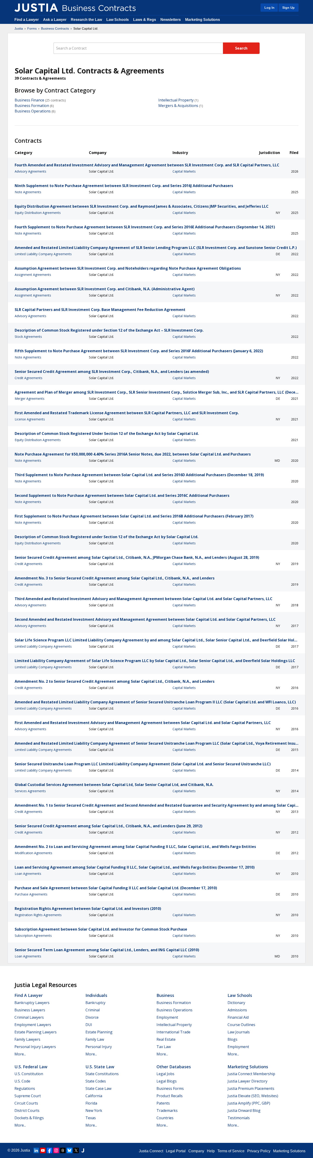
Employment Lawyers (32, 1024)
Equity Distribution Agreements (38, 212)
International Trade (173, 1032)
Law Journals (239, 1032)
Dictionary (236, 1002)
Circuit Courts (26, 1103)
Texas (90, 1117)
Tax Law (163, 1046)
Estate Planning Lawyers (35, 1032)
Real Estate (166, 1039)
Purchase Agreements (31, 894)
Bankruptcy (95, 1002)
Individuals (96, 995)
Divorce (92, 1017)
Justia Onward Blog (244, 1110)
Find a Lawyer (26, 20)
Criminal (92, 1010)
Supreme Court (27, 1095)
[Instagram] (56, 1150)
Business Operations (33, 111)
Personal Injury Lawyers (35, 1046)
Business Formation (32, 105)
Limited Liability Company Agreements (43, 254)
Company (196, 1151)
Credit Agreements (28, 378)
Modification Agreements (33, 853)
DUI (88, 1024)
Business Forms (170, 1088)
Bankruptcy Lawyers (31, 1002)
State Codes (95, 1081)
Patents (163, 1103)
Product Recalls (169, 1095)
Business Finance (29, 100)
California (93, 1095)
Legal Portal (176, 1151)
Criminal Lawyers (29, 1017)
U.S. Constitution (28, 1073)
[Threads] (63, 1150)
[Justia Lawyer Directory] (82, 1150)
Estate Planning (99, 1032)
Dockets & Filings (29, 1117)
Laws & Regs (144, 20)
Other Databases (173, 1066)
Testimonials (239, 1117)
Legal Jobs (165, 1073)
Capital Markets (184, 171)
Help (211, 1151)
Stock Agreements (28, 336)
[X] (76, 1150)
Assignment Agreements (33, 274)
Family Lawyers (27, 1039)
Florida (91, 1103)
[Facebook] (49, 1150)
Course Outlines (241, 1024)
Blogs (232, 1039)
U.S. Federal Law (30, 1066)
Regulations (24, 1088)
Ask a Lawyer (55, 20)
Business (165, 995)
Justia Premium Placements (251, 1088)
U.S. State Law (99, 1066)
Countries (164, 1117)
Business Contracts (55, 28)
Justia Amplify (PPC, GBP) (249, 1103)
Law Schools (117, 20)
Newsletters (170, 20)
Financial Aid (238, 1017)
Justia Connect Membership (251, 1073)
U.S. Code (22, 1081)
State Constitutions (102, 1073)
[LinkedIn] (36, 1150)
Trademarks (167, 1110)
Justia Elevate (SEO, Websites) (253, 1095)
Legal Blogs (166, 1081)
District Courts (26, 1110)
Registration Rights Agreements (38, 915)
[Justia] (36, 7)
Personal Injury (98, 1046)
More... (20, 1054)
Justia (18, 28)
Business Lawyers (29, 1010)
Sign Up (288, 7)
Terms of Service (230, 1151)
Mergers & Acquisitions (178, 105)
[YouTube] (43, 1150)
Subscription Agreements (33, 935)
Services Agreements (30, 791)
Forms (32, 28)
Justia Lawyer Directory (247, 1081)
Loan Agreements (28, 873)
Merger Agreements (29, 398)
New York (93, 1110)
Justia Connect (151, 1151)
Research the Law (86, 20)
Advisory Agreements (30, 171)
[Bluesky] (69, 1150)
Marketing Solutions (202, 20)
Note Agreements (28, 192)
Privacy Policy (258, 1151)
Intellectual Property (176, 100)
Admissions (237, 1010)
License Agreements (30, 419)
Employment (167, 1017)
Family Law (94, 1039)
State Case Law (98, 1088)
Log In (269, 7)
